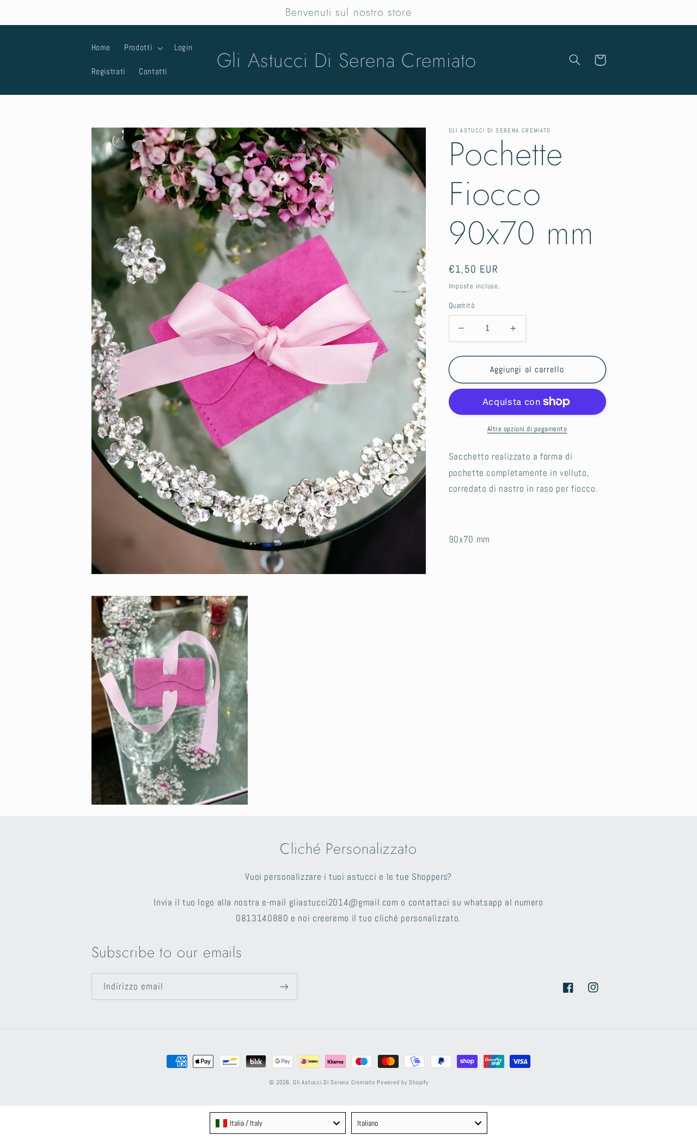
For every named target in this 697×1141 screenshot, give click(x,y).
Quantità (461, 305)
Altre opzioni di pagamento (527, 429)
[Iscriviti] (283, 986)
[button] (143, 48)
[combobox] (278, 1123)
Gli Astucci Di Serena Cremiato (334, 1082)
